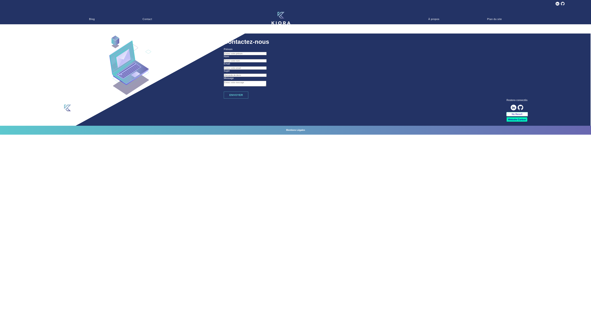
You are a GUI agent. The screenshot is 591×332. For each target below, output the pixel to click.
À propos (433, 19)
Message (229, 78)
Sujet (226, 71)
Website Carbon (517, 119)
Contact (147, 19)
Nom (226, 56)
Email (227, 63)
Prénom (228, 49)
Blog (92, 19)
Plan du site (494, 19)
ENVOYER (236, 95)
